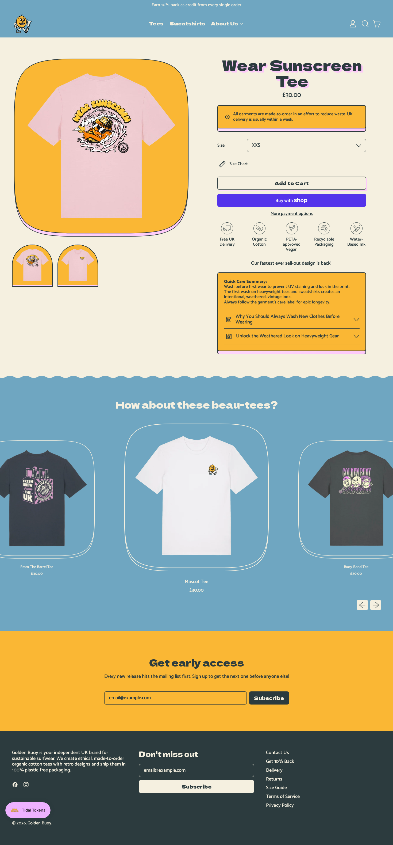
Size (221, 145)
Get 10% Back (280, 762)
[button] (365, 24)
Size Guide (276, 788)
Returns (274, 779)
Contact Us (277, 753)
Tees (156, 23)
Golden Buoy (39, 823)
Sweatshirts (187, 23)
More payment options (292, 213)
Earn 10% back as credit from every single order (196, 5)
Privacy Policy (280, 805)
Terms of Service (283, 797)
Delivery (274, 770)
